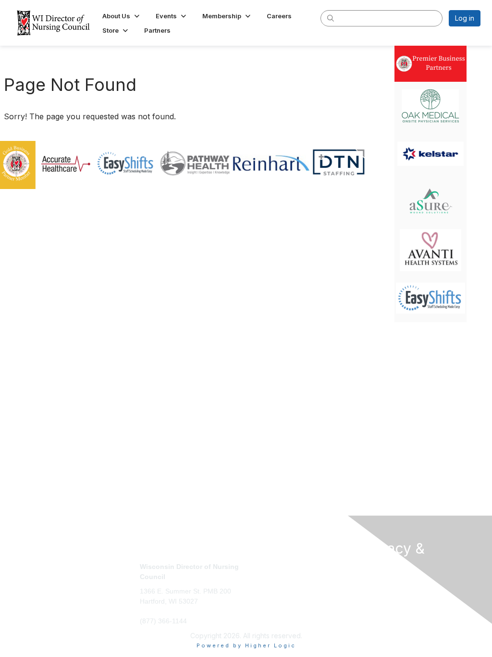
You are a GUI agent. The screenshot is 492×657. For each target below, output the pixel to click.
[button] (121, 16)
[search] (330, 17)
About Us (374, 584)
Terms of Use (381, 593)
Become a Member (280, 566)
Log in (464, 18)
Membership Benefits (283, 576)
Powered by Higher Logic (246, 645)
